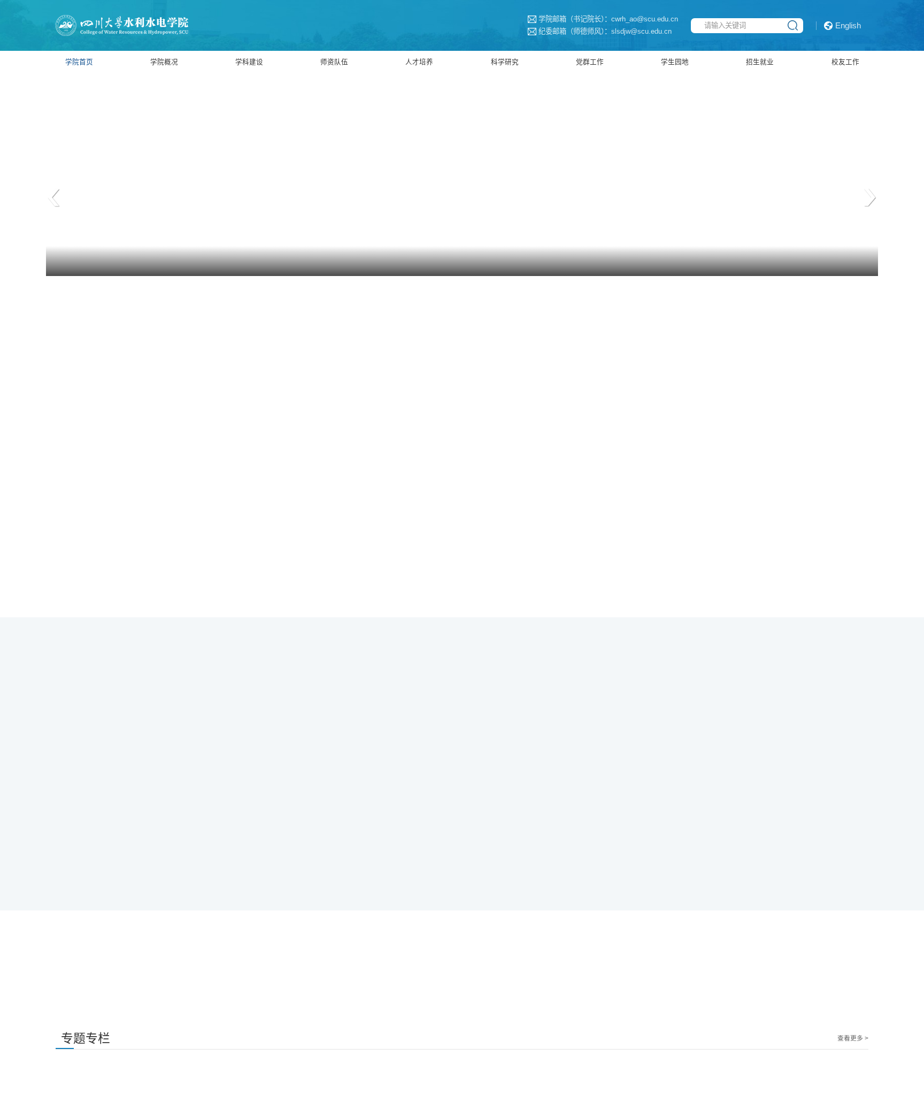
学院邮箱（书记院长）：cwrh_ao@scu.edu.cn (568, 19)
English (848, 25)
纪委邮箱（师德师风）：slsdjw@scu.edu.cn (565, 31)
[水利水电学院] (146, 24)
